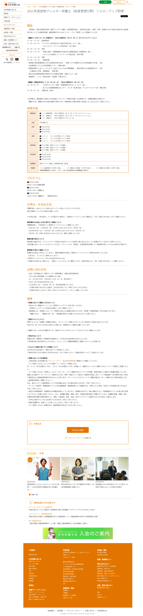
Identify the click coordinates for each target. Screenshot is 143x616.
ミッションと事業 (33, 564)
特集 (98, 592)
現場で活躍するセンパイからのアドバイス (108, 576)
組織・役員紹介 (33, 569)
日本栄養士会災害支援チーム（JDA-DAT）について (76, 552)
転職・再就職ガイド (11, 40)
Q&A (64, 583)
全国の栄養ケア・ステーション (37, 594)
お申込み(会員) (78, 430)
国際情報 (31, 581)
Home (28, 7)
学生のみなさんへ (10, 36)
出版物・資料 (8, 32)
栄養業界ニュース (101, 597)
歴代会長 (31, 573)
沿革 (30, 571)
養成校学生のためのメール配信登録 (106, 566)
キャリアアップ (9, 25)
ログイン (119, 2)
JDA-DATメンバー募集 (69, 557)
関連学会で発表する (68, 579)
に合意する (79, 438)
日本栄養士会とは (10, 9)
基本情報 (31, 578)
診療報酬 (65, 590)
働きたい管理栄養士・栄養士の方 (37, 597)
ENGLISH (12, 55)
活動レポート (66, 555)
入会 (105, 2)
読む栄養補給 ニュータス (11, 62)
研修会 (6, 13)
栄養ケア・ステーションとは (36, 592)
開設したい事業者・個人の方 (36, 599)
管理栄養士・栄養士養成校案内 (105, 571)
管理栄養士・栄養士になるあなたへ (106, 573)
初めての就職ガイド (102, 578)
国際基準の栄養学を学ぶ (69, 581)
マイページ (33, 554)
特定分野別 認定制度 (68, 571)
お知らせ (99, 595)
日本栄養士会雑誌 (102, 552)
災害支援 (7, 21)
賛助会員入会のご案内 (103, 588)
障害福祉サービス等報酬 (69, 595)
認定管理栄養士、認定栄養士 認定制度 (73, 569)
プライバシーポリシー (55, 361)
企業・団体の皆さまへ (11, 44)
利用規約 (71, 361)
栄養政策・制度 (9, 28)
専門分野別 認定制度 (68, 574)
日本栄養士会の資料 (102, 555)
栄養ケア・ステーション (12, 17)
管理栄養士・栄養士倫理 (69, 576)
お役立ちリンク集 (67, 598)
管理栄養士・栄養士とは (103, 569)
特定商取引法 (102, 610)
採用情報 (51, 610)
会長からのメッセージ (35, 561)
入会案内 (32, 550)
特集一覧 (34, 494)
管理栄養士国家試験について (104, 581)
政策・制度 (32, 566)
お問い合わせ (89, 610)
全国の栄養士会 (33, 576)
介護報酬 (65, 593)
